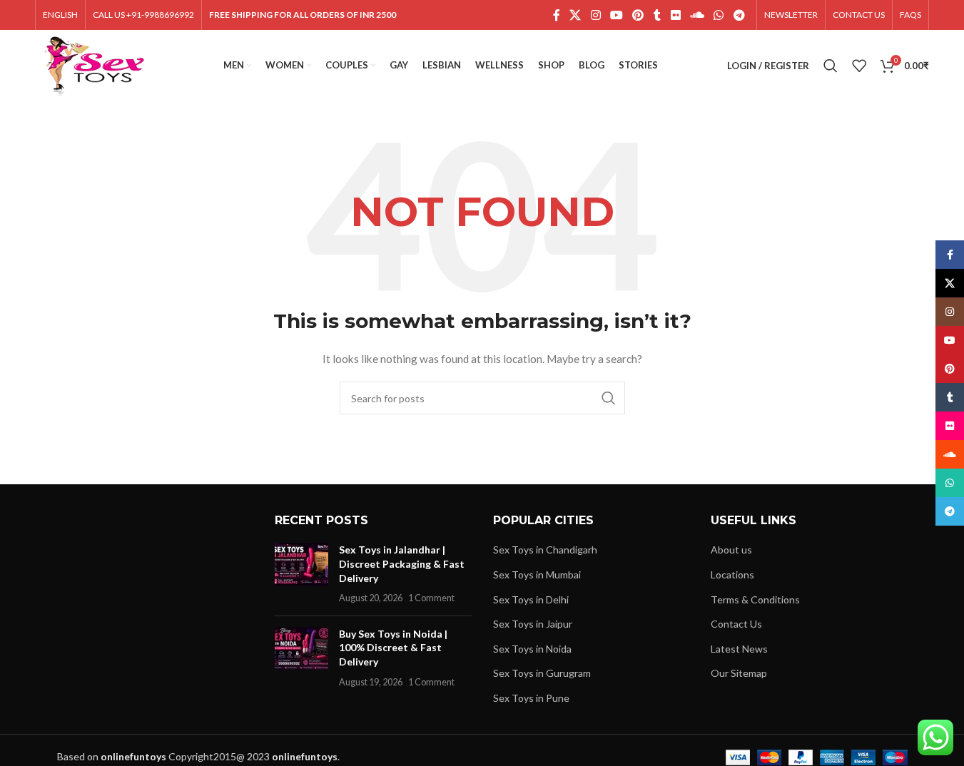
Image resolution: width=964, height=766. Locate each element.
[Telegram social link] (739, 15)
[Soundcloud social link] (697, 15)
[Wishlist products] (859, 65)
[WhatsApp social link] (719, 15)
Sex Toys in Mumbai (537, 574)
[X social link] (575, 15)
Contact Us (736, 624)
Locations (732, 574)
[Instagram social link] (595, 15)
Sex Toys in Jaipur (532, 624)
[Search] (830, 65)
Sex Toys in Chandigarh (545, 549)
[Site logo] (94, 64)
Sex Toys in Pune (531, 698)
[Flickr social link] (675, 15)
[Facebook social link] (556, 15)
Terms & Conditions (755, 599)
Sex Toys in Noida (532, 649)
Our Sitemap (739, 673)
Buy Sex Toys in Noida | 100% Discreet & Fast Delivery (393, 648)
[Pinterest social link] (638, 15)
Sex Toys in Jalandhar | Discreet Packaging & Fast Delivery (402, 563)
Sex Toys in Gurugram (542, 673)
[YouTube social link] (616, 15)
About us (731, 549)
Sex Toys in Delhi (531, 599)
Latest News (739, 649)
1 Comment (431, 598)
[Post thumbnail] (301, 573)
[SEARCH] (608, 398)
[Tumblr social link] (657, 15)
